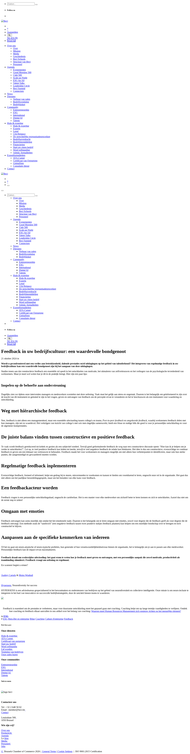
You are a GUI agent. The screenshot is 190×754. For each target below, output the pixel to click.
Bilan (32, 619)
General (49, 751)
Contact (4, 712)
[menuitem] (9, 38)
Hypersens (6, 585)
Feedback (68, 619)
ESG (5, 619)
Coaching (40, 619)
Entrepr (9, 664)
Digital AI (6, 672)
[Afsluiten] (2, 190)
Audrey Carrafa (8, 575)
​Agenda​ (5, 735)
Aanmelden (12, 32)
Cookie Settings (64, 751)
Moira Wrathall (26, 575)
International (7, 670)
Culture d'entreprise (54, 619)
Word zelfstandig (9, 646)
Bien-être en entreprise (18, 619)
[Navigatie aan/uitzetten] (8, 185)
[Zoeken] (36, 4)
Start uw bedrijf (8, 644)
